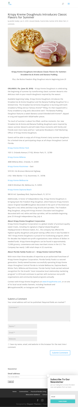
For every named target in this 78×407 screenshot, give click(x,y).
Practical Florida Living (38, 391)
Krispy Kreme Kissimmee (18, 166)
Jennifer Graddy (14, 21)
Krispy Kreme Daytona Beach (19, 189)
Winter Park (62, 21)
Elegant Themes (34, 404)
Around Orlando (34, 21)
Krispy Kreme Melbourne (18, 180)
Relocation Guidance (33, 394)
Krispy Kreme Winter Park (18, 148)
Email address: (14, 373)
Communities (23, 391)
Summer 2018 (53, 21)
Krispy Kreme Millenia (17, 157)
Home (15, 391)
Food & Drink (44, 21)
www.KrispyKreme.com (51, 281)
